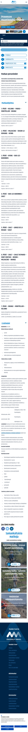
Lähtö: (2, 39)
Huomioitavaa (12, 655)
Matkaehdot (12, 653)
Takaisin (3, 35)
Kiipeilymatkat (13, 682)
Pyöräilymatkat (13, 684)
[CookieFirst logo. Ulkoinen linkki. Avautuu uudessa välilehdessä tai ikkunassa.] (1, 715)
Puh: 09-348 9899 (13, 668)
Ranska (8, 27)
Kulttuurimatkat (13, 698)
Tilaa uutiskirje (13, 650)
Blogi (10, 665)
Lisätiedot (6, 323)
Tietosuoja (11, 660)
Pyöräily (12, 27)
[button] (26, 2)
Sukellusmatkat (13, 689)
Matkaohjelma (8, 103)
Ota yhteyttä (12, 663)
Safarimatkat (12, 701)
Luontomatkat (12, 703)
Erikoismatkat (12, 708)
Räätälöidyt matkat (14, 658)
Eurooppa (3, 27)
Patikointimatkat (13, 677)
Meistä (10, 648)
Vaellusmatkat (13, 679)
